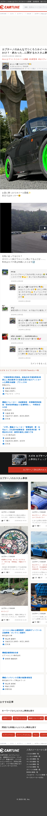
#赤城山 (14, 562)
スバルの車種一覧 (33, 764)
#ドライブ (5, 611)
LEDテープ (7, 718)
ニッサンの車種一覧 (33, 756)
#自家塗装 (33, 59)
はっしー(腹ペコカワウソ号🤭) (21, 64)
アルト (36, 735)
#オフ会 (7, 562)
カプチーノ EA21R (39, 562)
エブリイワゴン (8, 735)
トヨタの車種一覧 (33, 754)
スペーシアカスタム (24, 735)
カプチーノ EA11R (8, 512)
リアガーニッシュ (20, 718)
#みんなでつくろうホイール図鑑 (15, 59)
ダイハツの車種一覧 (33, 769)
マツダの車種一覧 (33, 761)
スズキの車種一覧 (33, 767)
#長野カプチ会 (6, 559)
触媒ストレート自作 (36, 718)
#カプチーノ (36, 515)
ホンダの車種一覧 (33, 759)
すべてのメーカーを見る (35, 777)
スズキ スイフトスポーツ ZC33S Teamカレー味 (19, 370)
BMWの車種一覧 (32, 772)
